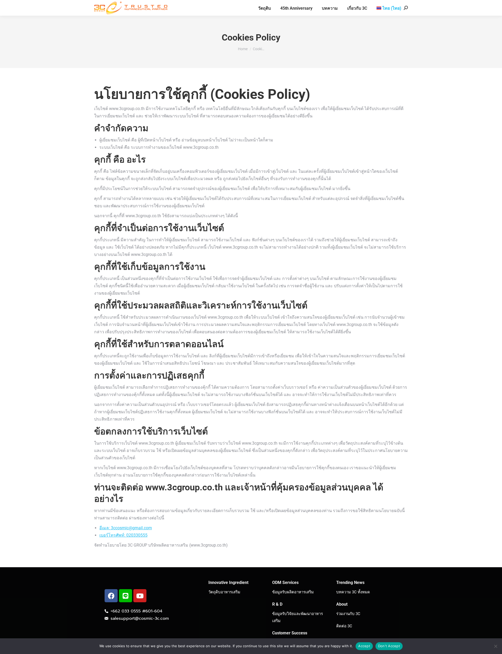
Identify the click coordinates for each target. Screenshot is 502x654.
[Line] (125, 595)
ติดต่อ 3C (344, 626)
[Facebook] (111, 595)
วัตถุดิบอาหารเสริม (224, 592)
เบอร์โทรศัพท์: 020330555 (123, 535)
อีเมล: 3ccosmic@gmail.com (125, 527)
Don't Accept (389, 646)
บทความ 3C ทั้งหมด (353, 592)
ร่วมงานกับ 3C (348, 613)
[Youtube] (139, 595)
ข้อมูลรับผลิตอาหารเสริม (293, 592)
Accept (364, 646)
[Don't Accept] (495, 646)
